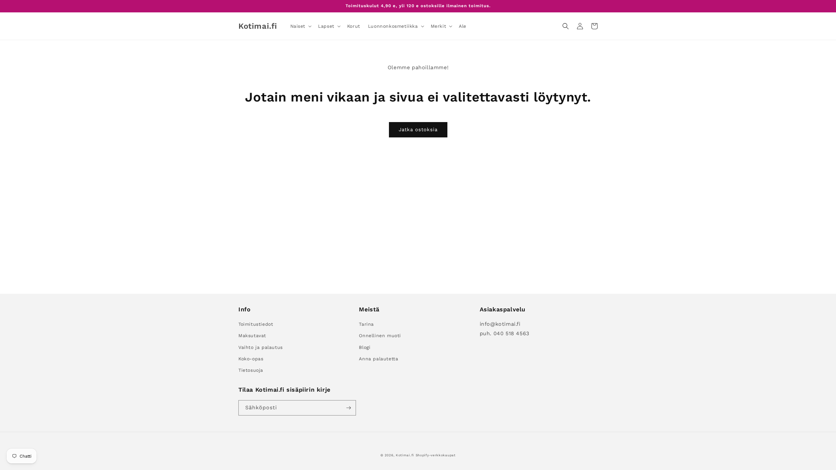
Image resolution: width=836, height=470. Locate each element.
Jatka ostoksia (418, 130)
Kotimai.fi (405, 455)
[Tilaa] (348, 407)
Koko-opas (250, 358)
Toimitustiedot (255, 324)
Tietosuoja (250, 370)
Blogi (364, 347)
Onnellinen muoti (380, 335)
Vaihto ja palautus (260, 347)
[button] (300, 26)
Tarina (366, 324)
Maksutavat (252, 335)
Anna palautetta (378, 358)
